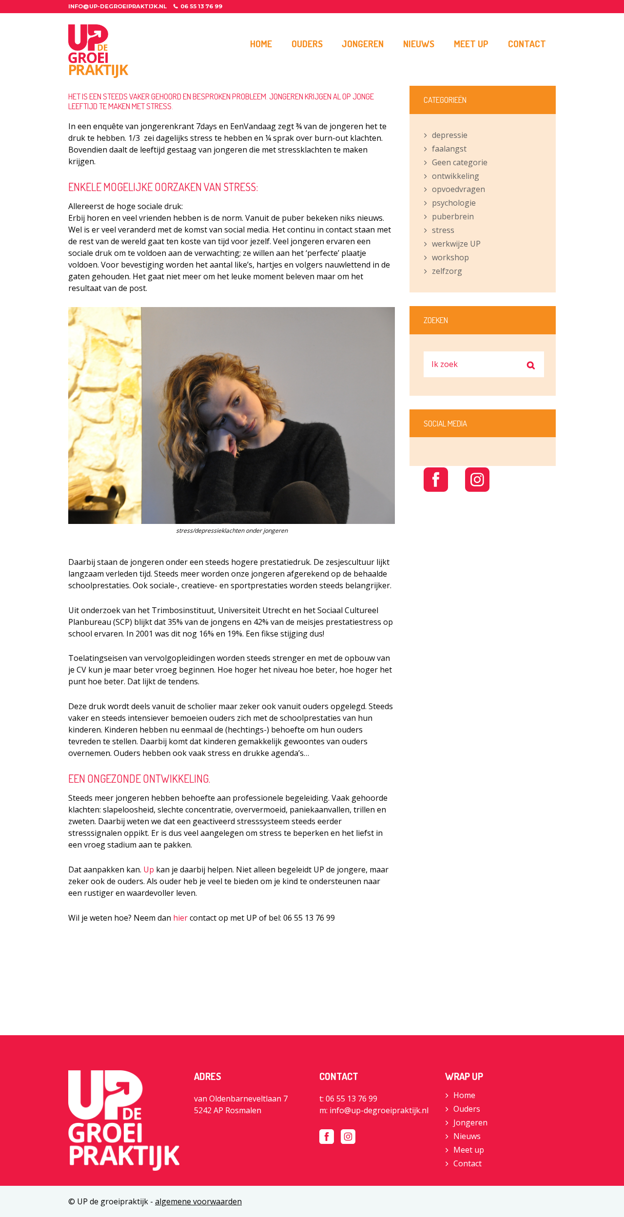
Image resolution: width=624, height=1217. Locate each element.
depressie (450, 135)
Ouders (466, 1108)
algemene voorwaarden (198, 1201)
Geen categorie (460, 162)
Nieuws (467, 1136)
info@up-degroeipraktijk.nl (117, 6)
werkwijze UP (456, 243)
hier (180, 917)
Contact (467, 1163)
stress (443, 230)
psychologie (454, 202)
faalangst (449, 148)
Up (148, 869)
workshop (450, 257)
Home (464, 1095)
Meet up (468, 1149)
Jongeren (470, 1122)
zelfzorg (447, 271)
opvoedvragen (458, 189)
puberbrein (453, 216)
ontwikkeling (455, 176)
